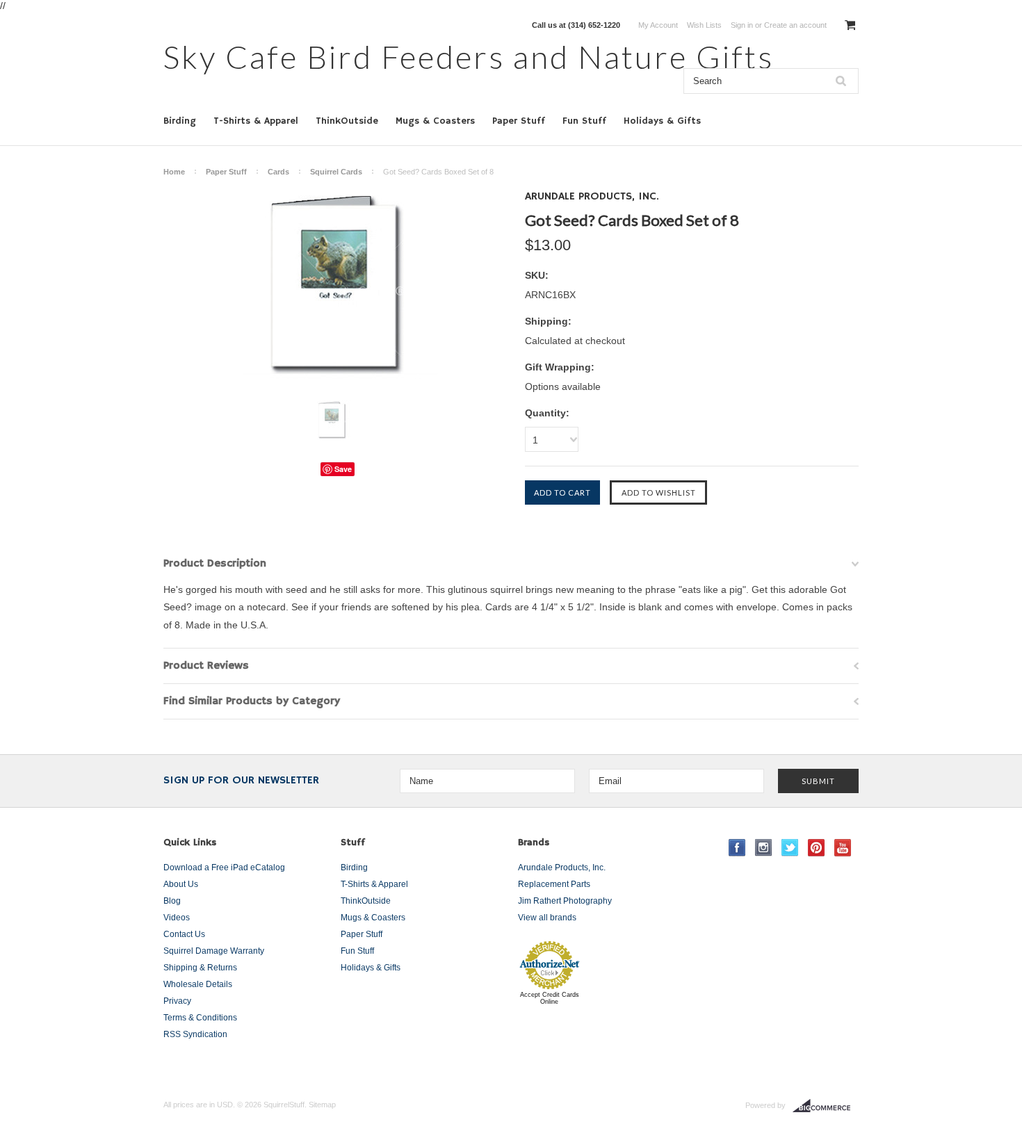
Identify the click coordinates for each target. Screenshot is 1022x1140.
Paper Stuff (518, 121)
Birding (179, 121)
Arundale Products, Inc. (562, 867)
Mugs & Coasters (435, 121)
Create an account (795, 25)
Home (174, 172)
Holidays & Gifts (662, 121)
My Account (658, 25)
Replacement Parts (554, 884)
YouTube (843, 847)
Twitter (790, 847)
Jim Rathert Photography (565, 901)
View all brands (547, 917)
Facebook (737, 847)
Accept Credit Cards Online (549, 998)
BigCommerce (826, 1106)
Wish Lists (704, 25)
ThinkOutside (347, 121)
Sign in (742, 25)
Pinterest (816, 847)
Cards (278, 172)
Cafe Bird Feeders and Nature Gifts (468, 57)
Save (343, 469)
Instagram (763, 847)
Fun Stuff (584, 121)
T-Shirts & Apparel (255, 121)
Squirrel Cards (336, 172)
